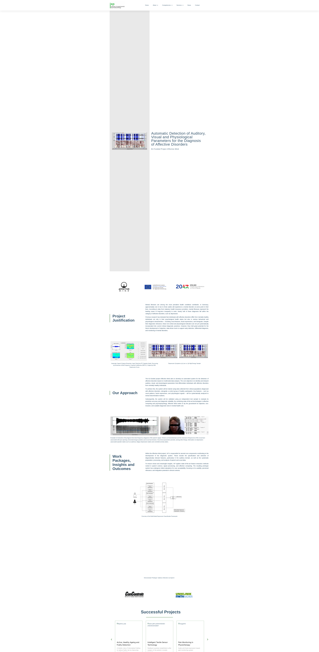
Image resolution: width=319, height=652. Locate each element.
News (189, 5)
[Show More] (129, 624)
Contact (197, 5)
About (154, 5)
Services (179, 5)
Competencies (166, 5)
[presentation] (111, 639)
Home (147, 5)
